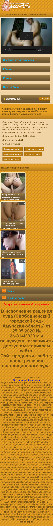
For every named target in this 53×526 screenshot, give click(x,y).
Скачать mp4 (27, 98)
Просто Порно (11, 87)
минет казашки (11, 159)
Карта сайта (34, 380)
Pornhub (8, 78)
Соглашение (19, 380)
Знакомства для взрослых (18, 60)
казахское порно (34, 149)
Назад (10, 291)
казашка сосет (33, 154)
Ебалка (7, 69)
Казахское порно (12, 149)
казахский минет (12, 154)
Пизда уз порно (15, 298)
